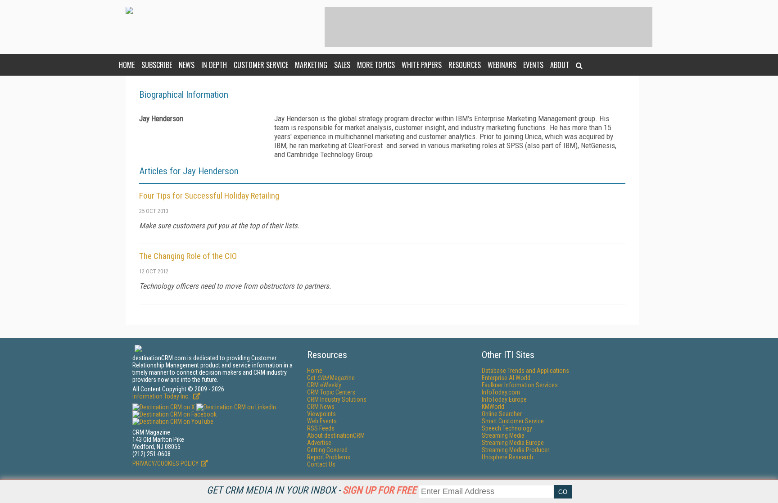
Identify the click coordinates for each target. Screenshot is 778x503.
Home (127, 64)
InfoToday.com (501, 392)
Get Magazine (331, 377)
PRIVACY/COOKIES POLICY (165, 463)
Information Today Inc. (161, 396)
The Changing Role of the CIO (188, 256)
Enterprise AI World (506, 377)
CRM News (321, 406)
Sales (342, 64)
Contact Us (321, 464)
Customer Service (261, 64)
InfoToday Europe (504, 399)
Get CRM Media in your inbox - (311, 490)
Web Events (322, 421)
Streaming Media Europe (513, 442)
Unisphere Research (507, 457)
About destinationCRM (336, 435)
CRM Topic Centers (331, 392)
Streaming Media (503, 435)
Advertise (319, 442)
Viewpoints (321, 413)
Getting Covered (327, 449)
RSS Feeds (321, 428)
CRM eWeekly (324, 385)
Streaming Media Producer (515, 449)
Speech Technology (507, 428)
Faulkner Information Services (520, 385)
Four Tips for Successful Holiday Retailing (209, 195)
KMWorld (493, 406)
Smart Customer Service (513, 421)
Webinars (502, 64)
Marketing (311, 64)
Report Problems (328, 457)
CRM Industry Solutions (336, 399)
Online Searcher (502, 413)
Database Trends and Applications (525, 370)
